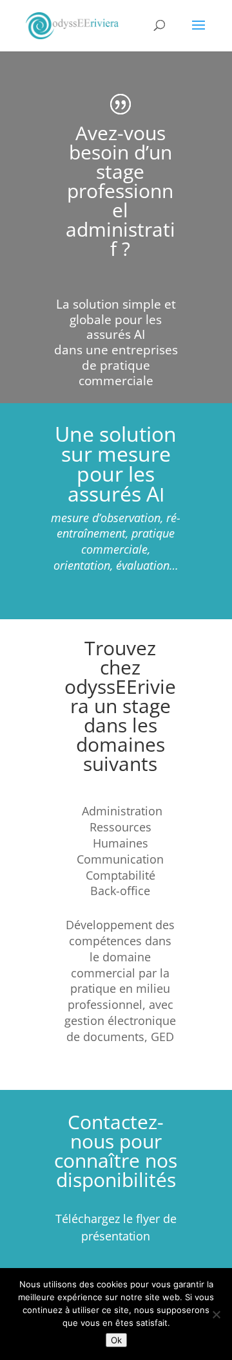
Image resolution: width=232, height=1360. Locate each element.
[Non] (215, 1314)
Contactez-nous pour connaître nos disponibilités (115, 1151)
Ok (116, 1340)
